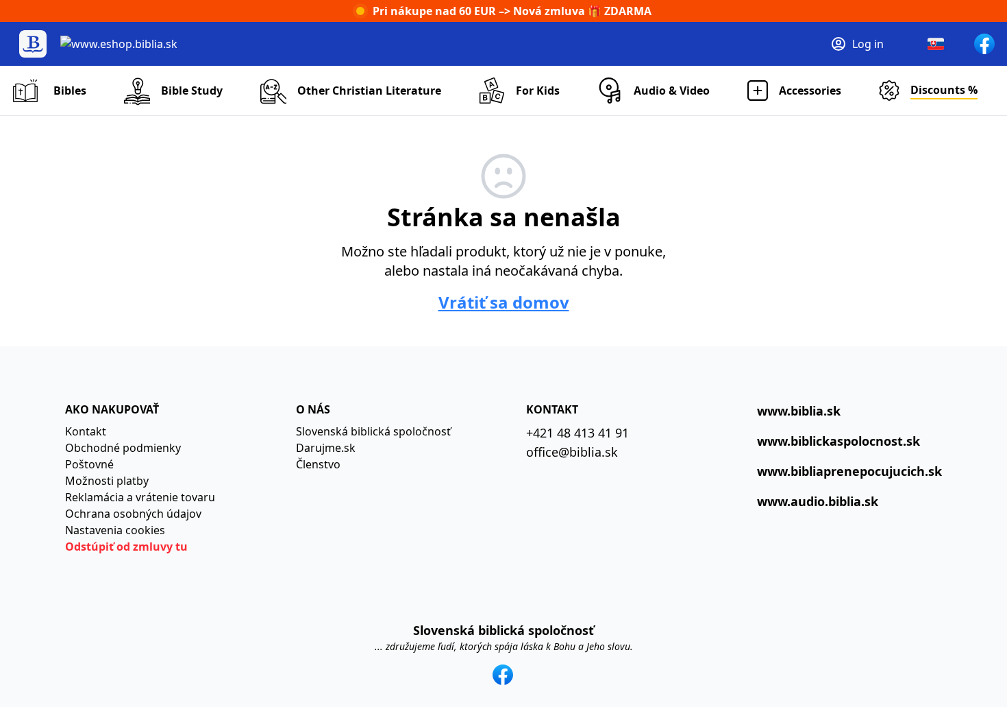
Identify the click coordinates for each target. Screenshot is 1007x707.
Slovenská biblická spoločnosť (373, 431)
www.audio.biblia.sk (817, 501)
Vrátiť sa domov (503, 302)
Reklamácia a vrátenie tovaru (140, 497)
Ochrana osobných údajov (133, 513)
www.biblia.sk (799, 411)
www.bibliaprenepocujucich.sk (849, 471)
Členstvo (318, 464)
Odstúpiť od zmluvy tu (126, 546)
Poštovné (89, 464)
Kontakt (85, 431)
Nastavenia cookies (115, 530)
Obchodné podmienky (123, 447)
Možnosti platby (107, 480)
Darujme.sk (326, 447)
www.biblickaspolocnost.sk (838, 441)
